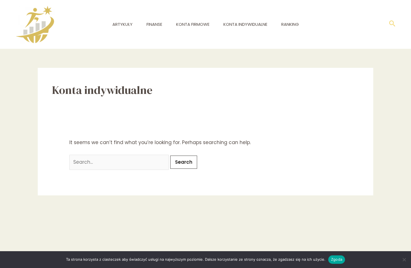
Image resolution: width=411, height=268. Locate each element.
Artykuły (122, 24)
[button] (392, 24)
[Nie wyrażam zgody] (404, 259)
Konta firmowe (192, 24)
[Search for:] (119, 162)
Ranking (290, 24)
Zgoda (336, 259)
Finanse (154, 24)
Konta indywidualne (245, 24)
